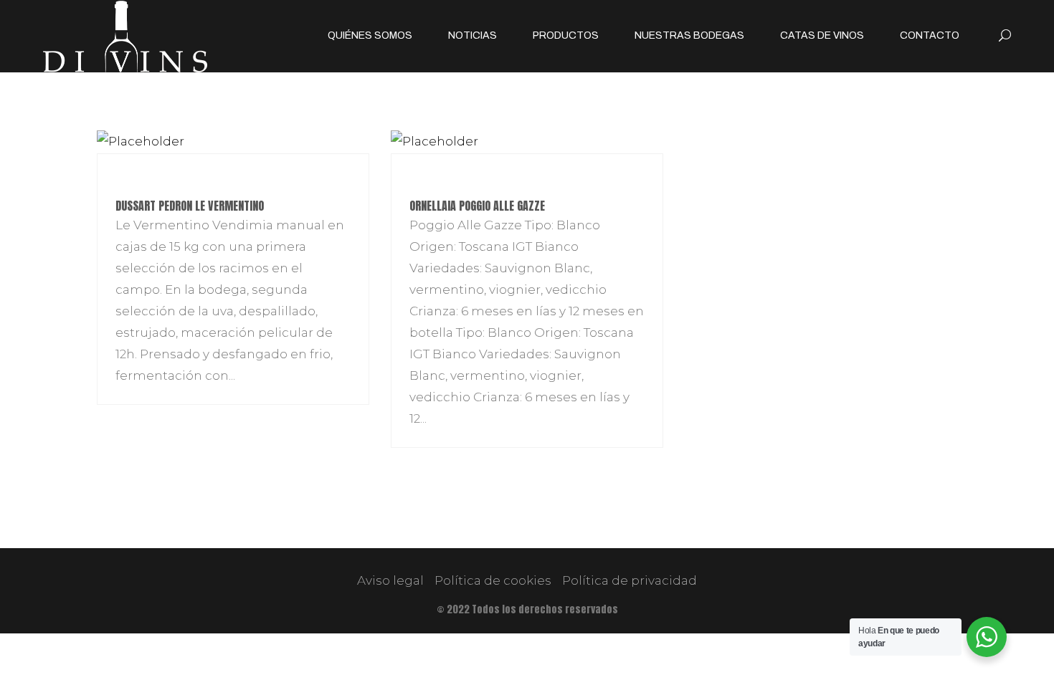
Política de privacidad (629, 580)
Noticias (472, 35)
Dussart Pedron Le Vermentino (189, 205)
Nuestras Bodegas (689, 35)
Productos (566, 35)
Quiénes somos (370, 35)
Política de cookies (493, 580)
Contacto (929, 35)
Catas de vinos (822, 35)
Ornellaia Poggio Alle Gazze (477, 205)
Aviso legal (390, 580)
